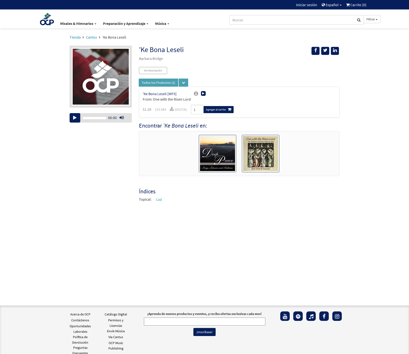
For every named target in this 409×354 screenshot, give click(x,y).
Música (161, 23)
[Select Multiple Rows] (183, 83)
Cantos (91, 37)
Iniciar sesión (306, 4)
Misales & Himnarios (77, 23)
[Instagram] (337, 316)
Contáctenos (80, 320)
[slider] (124, 122)
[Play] (75, 118)
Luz (159, 199)
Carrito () (358, 4)
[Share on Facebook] (315, 51)
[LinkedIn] (335, 51)
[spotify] (298, 316)
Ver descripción (153, 70)
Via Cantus (115, 337)
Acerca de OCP (80, 314)
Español (332, 4)
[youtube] (285, 316)
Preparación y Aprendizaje (124, 23)
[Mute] (122, 118)
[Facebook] (324, 316)
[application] (101, 118)
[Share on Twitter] (325, 51)
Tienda (75, 37)
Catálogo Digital (116, 314)
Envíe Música (116, 331)
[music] (311, 316)
